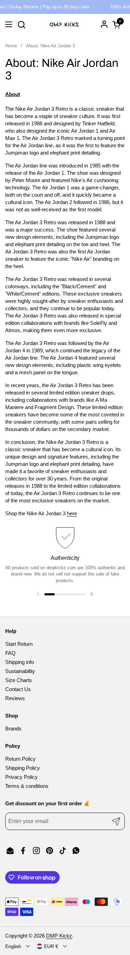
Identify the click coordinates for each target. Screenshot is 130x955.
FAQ (10, 653)
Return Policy (20, 759)
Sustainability (20, 671)
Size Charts (18, 680)
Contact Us (18, 689)
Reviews (15, 698)
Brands (13, 728)
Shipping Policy (22, 768)
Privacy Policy (21, 777)
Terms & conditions (27, 786)
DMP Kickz (59, 936)
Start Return (19, 644)
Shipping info (19, 662)
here (72, 513)
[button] (21, 24)
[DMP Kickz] (64, 24)
